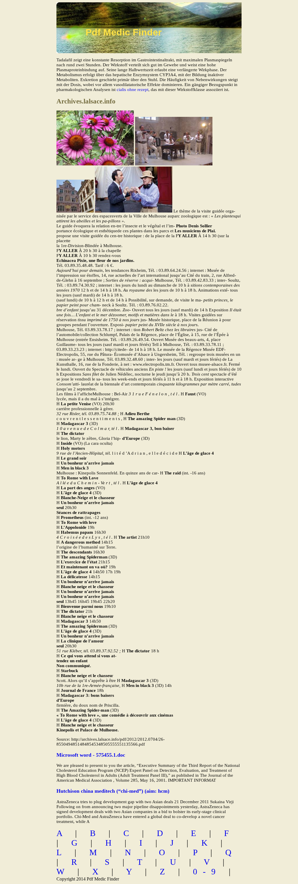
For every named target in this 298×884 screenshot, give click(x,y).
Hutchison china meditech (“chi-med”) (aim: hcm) (112, 791)
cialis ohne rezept (132, 89)
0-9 (207, 871)
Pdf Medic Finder (124, 32)
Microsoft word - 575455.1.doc (90, 755)
